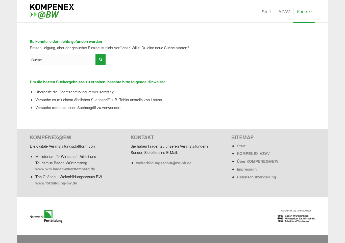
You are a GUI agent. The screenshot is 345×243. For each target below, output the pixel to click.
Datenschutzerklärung (256, 177)
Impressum (247, 169)
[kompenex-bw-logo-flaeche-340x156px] (54, 11)
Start (241, 146)
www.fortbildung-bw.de (56, 183)
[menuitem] (266, 11)
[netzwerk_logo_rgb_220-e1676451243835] (46, 216)
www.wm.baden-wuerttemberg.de (65, 169)
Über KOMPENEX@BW (257, 161)
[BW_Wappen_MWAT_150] (296, 216)
